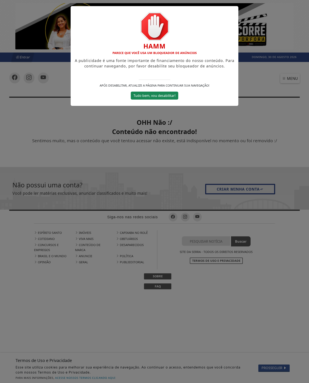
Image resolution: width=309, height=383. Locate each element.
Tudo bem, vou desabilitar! (154, 95)
